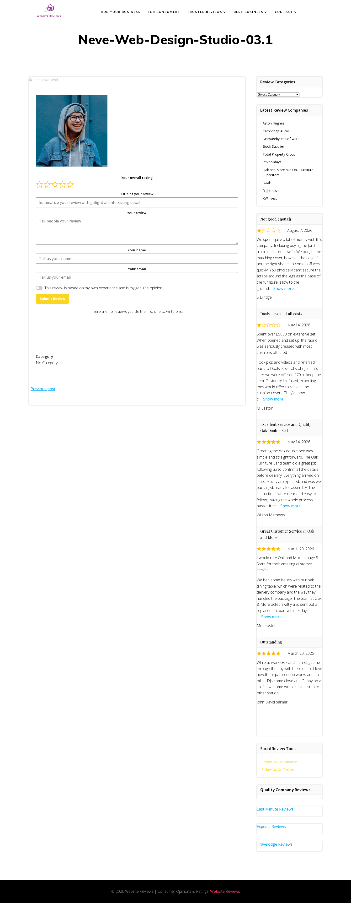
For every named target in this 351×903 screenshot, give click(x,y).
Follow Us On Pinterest (279, 762)
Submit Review (52, 298)
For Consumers (164, 12)
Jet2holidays (272, 162)
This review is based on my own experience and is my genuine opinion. (103, 288)
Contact (284, 12)
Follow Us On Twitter (277, 769)
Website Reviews (225, 891)
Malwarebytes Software (281, 138)
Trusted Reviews (204, 12)
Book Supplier (273, 146)
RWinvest (270, 198)
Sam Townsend (46, 79)
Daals (267, 182)
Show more (283, 288)
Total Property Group (279, 154)
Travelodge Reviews (274, 844)
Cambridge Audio (276, 131)
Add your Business (121, 12)
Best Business (248, 12)
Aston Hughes (273, 123)
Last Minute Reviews (275, 809)
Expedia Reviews (271, 826)
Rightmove (271, 190)
